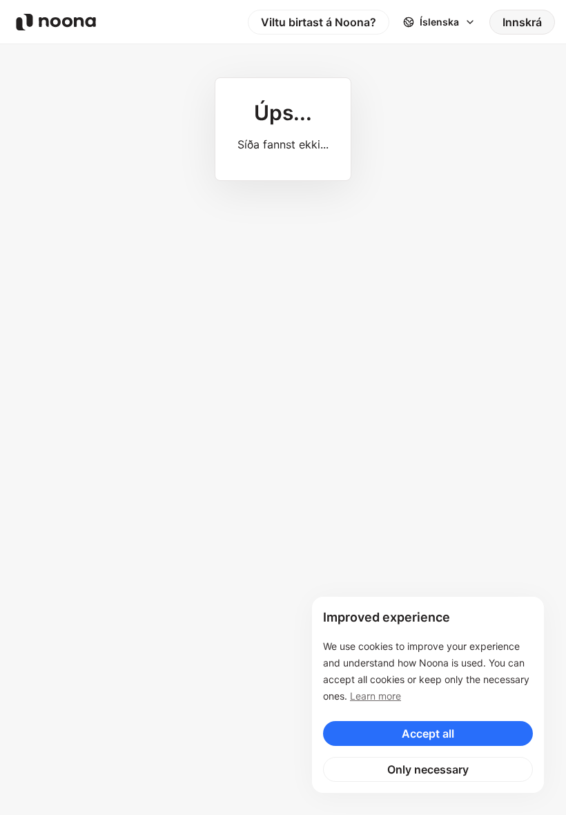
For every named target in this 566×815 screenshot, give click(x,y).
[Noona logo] (56, 22)
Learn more (375, 696)
